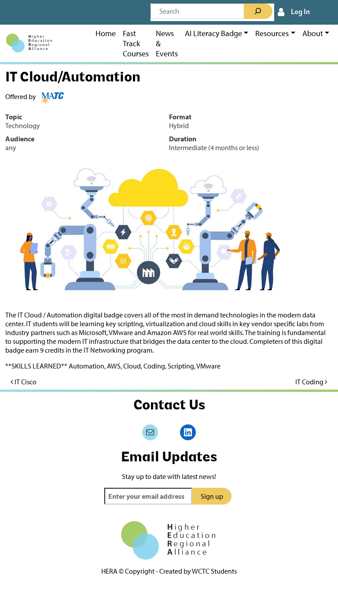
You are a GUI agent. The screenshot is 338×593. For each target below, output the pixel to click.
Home (106, 33)
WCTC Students (214, 571)
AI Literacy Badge (213, 33)
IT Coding (310, 381)
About (312, 33)
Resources (272, 33)
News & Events (167, 43)
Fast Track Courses (136, 43)
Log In (300, 12)
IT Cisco (25, 381)
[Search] (258, 11)
